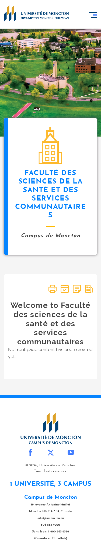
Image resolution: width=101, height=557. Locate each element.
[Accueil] (36, 13)
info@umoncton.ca (50, 518)
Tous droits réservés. (50, 471)
